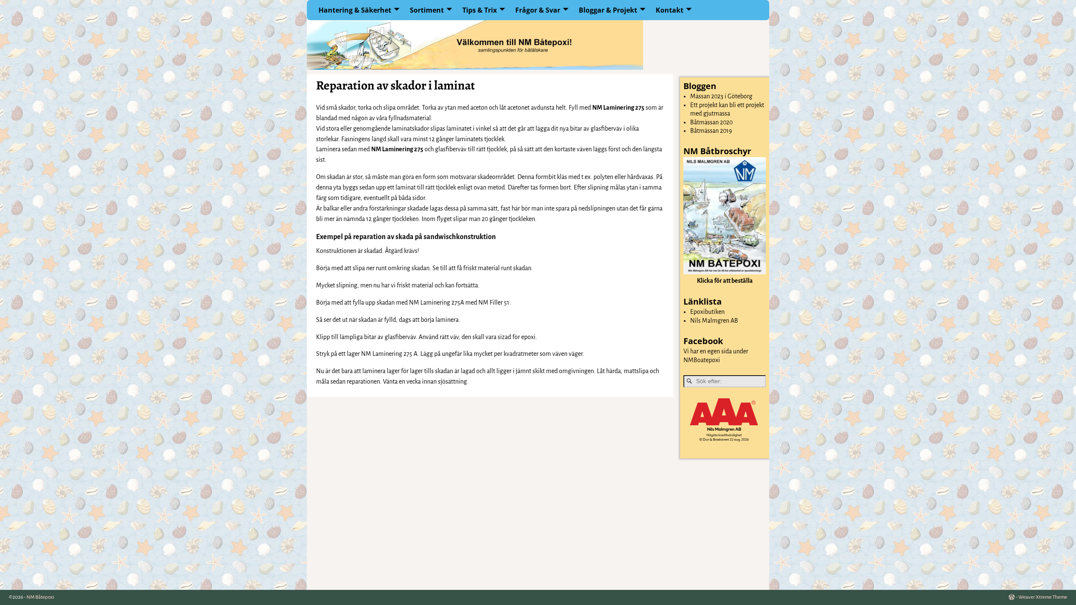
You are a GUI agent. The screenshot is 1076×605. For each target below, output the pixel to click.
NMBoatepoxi (701, 360)
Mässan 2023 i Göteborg (721, 96)
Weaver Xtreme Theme (1042, 597)
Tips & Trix (479, 10)
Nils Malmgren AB (714, 320)
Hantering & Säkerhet (355, 10)
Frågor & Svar (537, 10)
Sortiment (427, 10)
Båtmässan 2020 (711, 122)
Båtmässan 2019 (711, 130)
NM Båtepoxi (40, 597)
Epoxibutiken (707, 311)
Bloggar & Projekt (608, 10)
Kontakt (669, 10)
